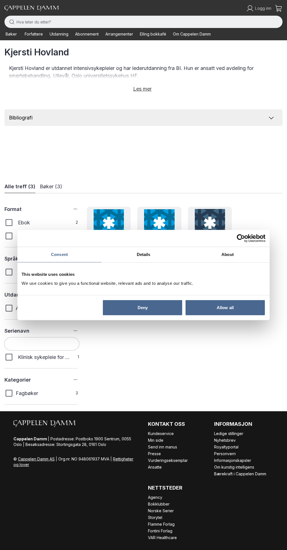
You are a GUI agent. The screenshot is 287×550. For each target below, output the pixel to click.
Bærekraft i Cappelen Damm (240, 473)
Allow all (225, 307)
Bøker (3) (51, 186)
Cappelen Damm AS (36, 459)
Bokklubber (159, 504)
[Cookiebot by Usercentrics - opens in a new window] (240, 238)
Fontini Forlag (160, 530)
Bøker (11, 34)
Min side (155, 440)
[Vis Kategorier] (71, 379)
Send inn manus (162, 447)
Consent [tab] (59, 254)
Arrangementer (119, 34)
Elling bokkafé (153, 34)
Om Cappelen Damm (192, 34)
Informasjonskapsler (232, 460)
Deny (143, 307)
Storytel (155, 517)
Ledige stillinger (228, 433)
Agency (155, 497)
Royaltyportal (226, 447)
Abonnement (87, 34)
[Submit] (10, 22)
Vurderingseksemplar (168, 460)
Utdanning (59, 34)
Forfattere (34, 34)
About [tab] (227, 254)
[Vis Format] (71, 209)
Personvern (225, 453)
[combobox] (143, 22)
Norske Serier (161, 510)
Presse (154, 453)
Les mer (142, 89)
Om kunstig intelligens (234, 467)
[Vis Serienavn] (71, 330)
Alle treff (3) (19, 186)
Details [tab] (144, 254)
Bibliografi (21, 118)
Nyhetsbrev (225, 440)
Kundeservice (161, 433)
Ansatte (155, 467)
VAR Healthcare (162, 537)
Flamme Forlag (161, 524)
